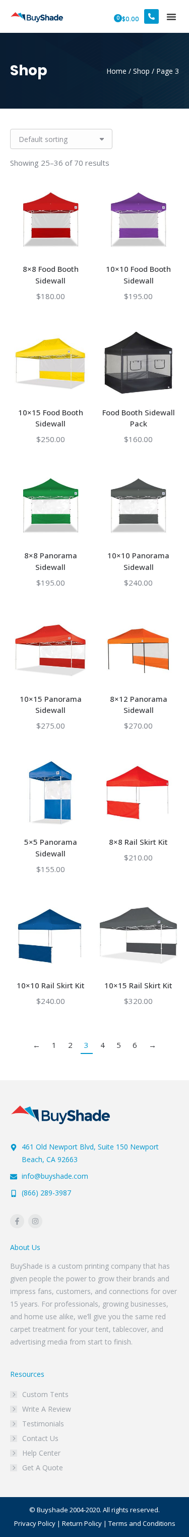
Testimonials (43, 1423)
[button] (171, 16)
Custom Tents (45, 1394)
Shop (141, 71)
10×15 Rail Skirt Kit (138, 985)
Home (116, 71)
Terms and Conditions (141, 1523)
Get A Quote (42, 1467)
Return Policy (82, 1523)
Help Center (41, 1453)
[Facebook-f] (17, 1221)
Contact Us (40, 1438)
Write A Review (46, 1409)
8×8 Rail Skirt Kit (138, 842)
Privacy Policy (34, 1523)
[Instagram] (35, 1221)
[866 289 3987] (151, 16)
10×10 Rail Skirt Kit (51, 985)
